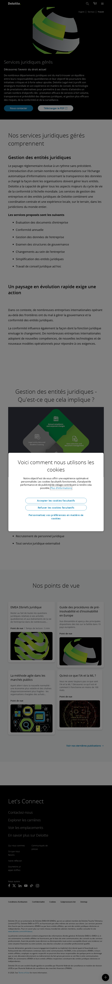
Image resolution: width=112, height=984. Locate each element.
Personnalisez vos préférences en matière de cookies (56, 517)
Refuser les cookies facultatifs (56, 507)
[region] (56, 492)
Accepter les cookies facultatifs (56, 500)
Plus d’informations (61, 488)
